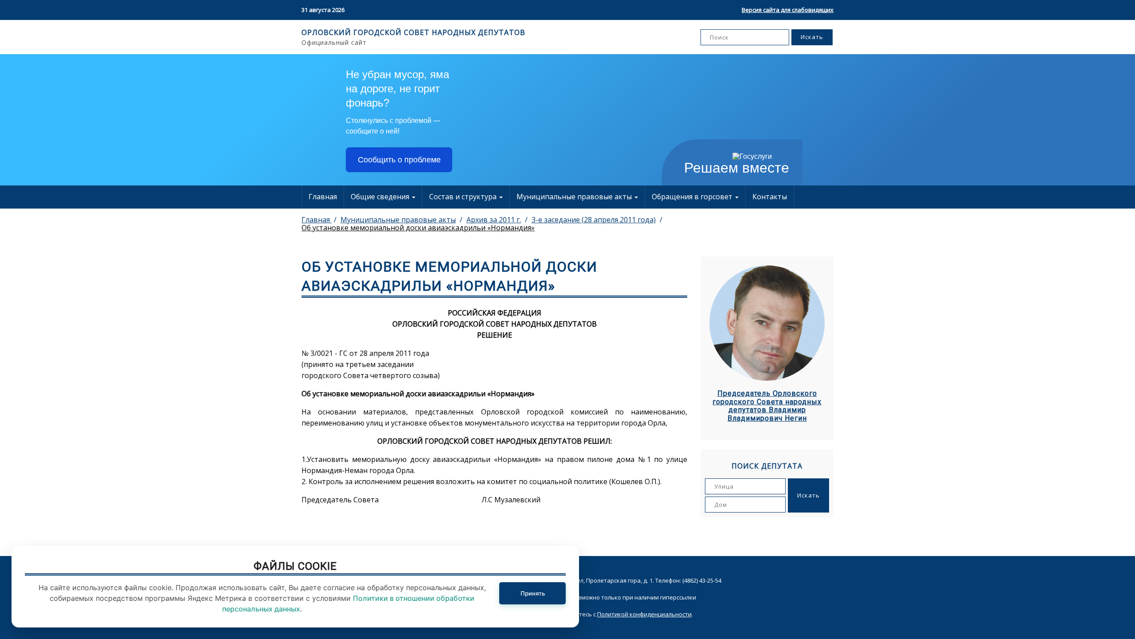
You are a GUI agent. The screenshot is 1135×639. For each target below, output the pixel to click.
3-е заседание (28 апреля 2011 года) (594, 220)
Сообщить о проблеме (399, 159)
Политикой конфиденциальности (644, 614)
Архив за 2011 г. (493, 220)
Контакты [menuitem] (769, 196)
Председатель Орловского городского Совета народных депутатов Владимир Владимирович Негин (767, 406)
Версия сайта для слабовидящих (788, 10)
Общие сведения (381, 196)
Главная (323, 196)
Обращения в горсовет (693, 196)
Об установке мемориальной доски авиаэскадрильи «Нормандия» (418, 228)
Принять (533, 593)
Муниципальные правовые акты (575, 196)
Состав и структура (463, 196)
